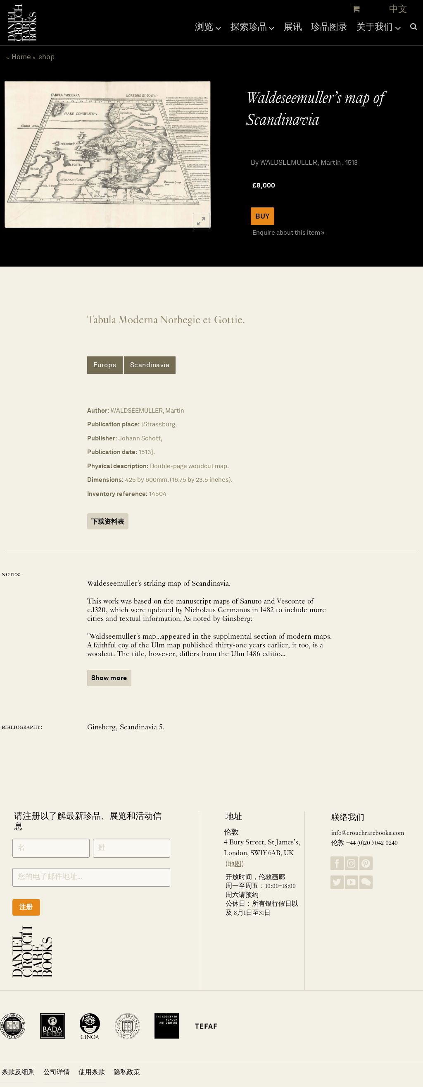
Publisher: (102, 438)
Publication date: (112, 452)
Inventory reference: (117, 494)
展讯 (293, 26)
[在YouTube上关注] (351, 882)
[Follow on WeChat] (366, 882)
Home (21, 57)
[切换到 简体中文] (398, 9)
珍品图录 (329, 26)
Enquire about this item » (288, 232)
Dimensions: (105, 479)
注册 (26, 907)
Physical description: (117, 466)
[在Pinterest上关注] (366, 863)
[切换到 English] (378, 9)
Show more (109, 678)
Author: (98, 410)
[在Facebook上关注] (337, 863)
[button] (355, 9)
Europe (104, 365)
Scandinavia (150, 365)
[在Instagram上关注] (351, 863)
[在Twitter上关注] (337, 882)
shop (46, 57)
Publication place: (113, 424)
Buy (262, 216)
